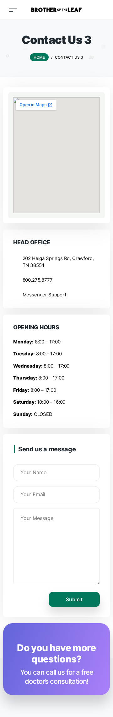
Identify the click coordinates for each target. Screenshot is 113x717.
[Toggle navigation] (13, 9)
